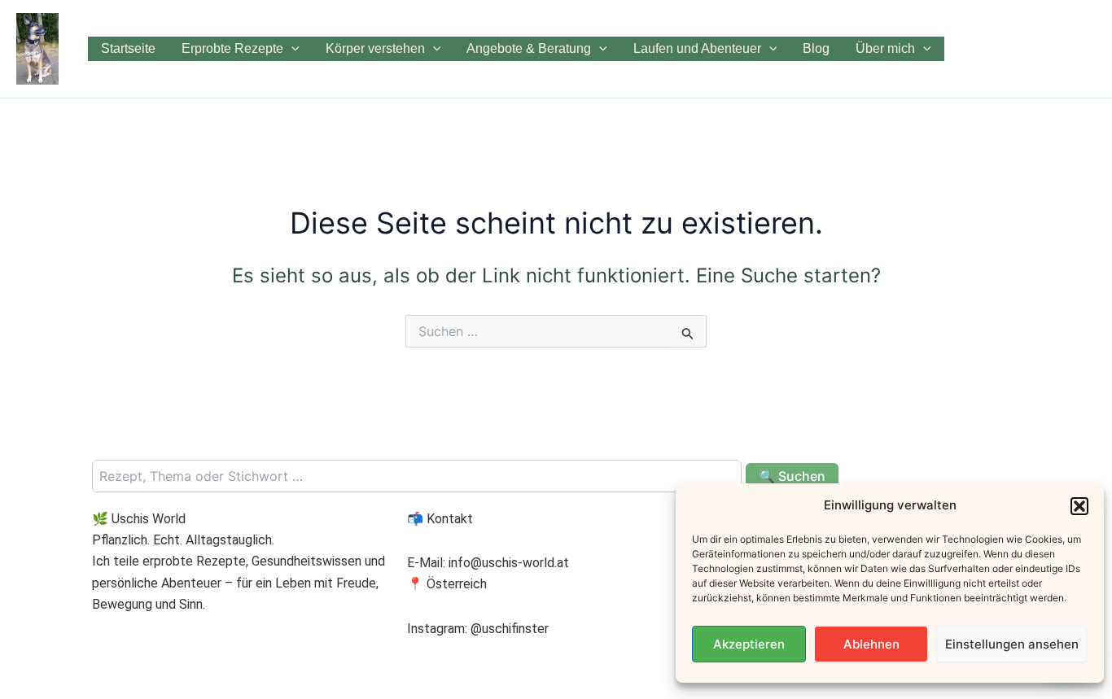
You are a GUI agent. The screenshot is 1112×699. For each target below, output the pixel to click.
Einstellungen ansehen (1012, 644)
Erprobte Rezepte (232, 48)
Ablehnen (871, 644)
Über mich (885, 48)
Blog (816, 48)
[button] (1079, 506)
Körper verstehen (375, 48)
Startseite (128, 48)
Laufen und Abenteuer (697, 48)
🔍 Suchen (792, 476)
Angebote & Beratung (528, 48)
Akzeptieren (749, 644)
